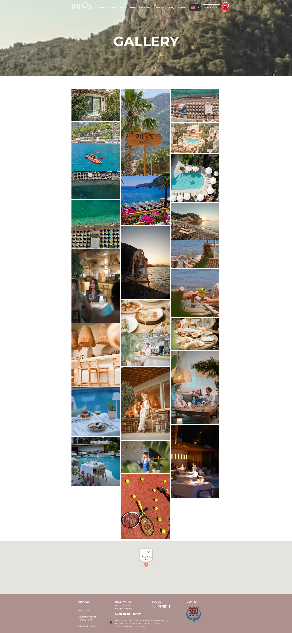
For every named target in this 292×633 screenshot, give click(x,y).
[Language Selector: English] (195, 7)
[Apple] (111, 623)
